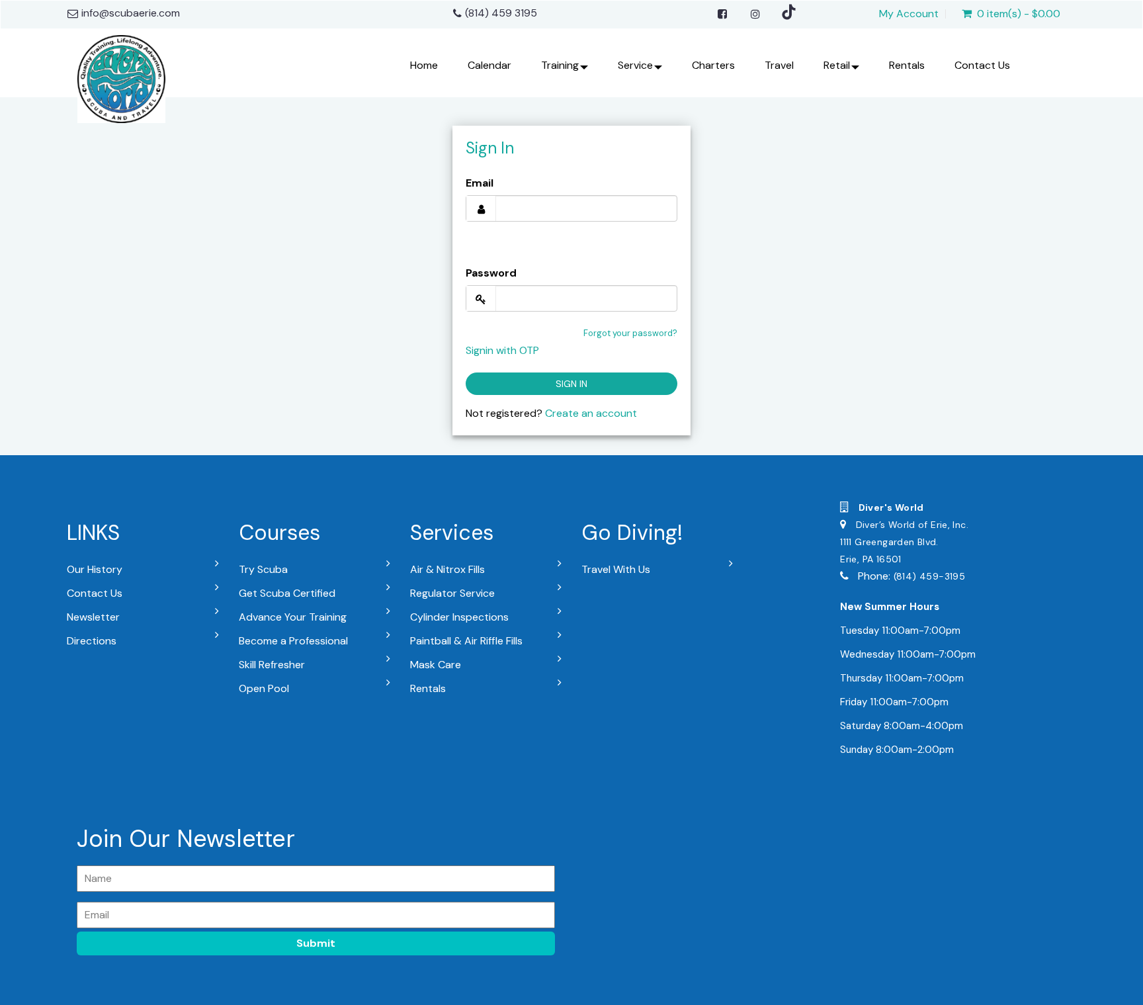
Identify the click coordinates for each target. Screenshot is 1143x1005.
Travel (779, 65)
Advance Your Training (293, 617)
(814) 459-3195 (929, 576)
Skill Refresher (272, 665)
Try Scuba (263, 569)
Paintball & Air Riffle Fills (466, 641)
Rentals (907, 65)
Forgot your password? (630, 333)
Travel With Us (615, 569)
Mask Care (435, 665)
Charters (713, 65)
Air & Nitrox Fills (447, 569)
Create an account (591, 413)
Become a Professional (293, 641)
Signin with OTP (502, 350)
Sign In (571, 384)
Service (635, 65)
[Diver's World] (121, 75)
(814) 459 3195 (501, 13)
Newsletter (93, 617)
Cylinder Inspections (459, 617)
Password (491, 273)
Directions (91, 641)
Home (424, 65)
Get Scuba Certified (287, 593)
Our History (94, 569)
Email (479, 183)
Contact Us (982, 65)
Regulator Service (452, 593)
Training (560, 65)
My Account (909, 14)
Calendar (489, 65)
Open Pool (264, 688)
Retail (837, 65)
